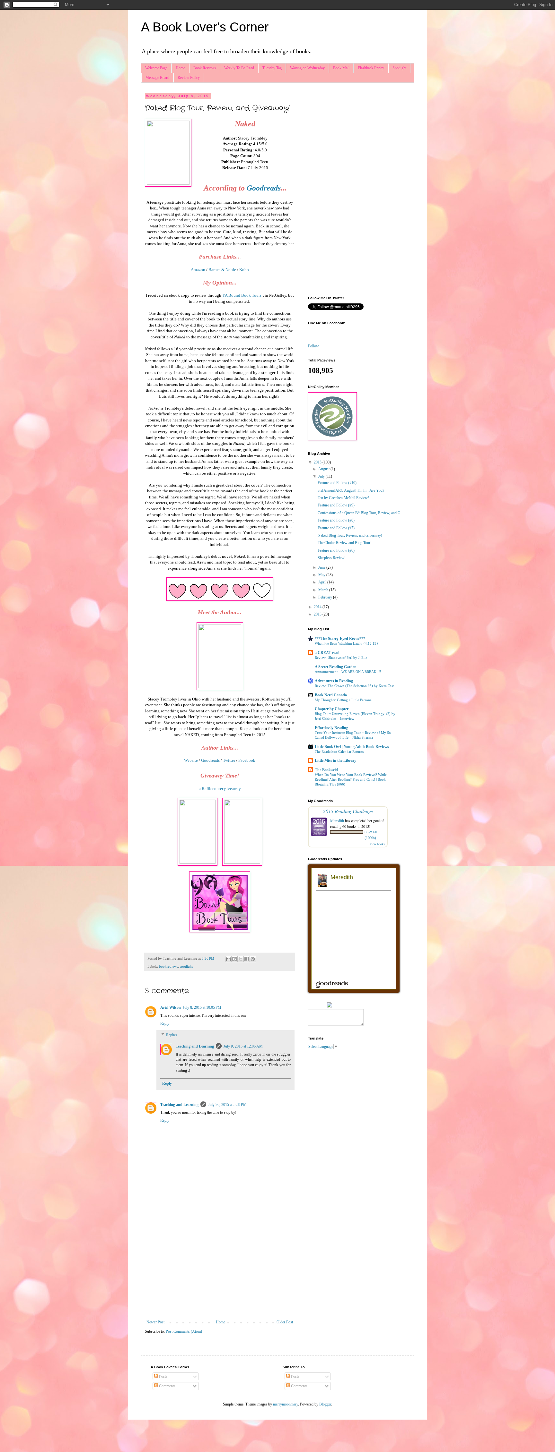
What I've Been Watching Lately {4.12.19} (346, 643)
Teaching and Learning (195, 1046)
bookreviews (168, 966)
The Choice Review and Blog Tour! (345, 542)
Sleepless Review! (332, 558)
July (322, 476)
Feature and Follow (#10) (337, 482)
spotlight (186, 966)
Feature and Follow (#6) (336, 550)
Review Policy (189, 77)
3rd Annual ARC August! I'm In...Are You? (351, 490)
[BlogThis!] (234, 959)
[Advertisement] (220, 1267)
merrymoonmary (285, 1404)
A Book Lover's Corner (205, 27)
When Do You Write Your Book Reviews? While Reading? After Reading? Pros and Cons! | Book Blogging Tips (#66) (351, 779)
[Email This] (228, 959)
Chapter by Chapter (331, 709)
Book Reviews (204, 68)
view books (377, 844)
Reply (164, 1023)
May (322, 575)
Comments (166, 1386)
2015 (318, 462)
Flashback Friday (371, 68)
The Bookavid (326, 770)
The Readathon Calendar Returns (339, 751)
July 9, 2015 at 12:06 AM (243, 1046)
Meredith (337, 820)
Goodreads (264, 188)
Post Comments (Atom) (184, 1331)
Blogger (325, 1404)
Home (180, 68)
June (322, 567)
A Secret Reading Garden (336, 667)
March (323, 590)
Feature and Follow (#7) (336, 528)
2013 (318, 614)
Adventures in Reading (334, 681)
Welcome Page (156, 68)
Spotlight (399, 68)
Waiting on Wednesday (307, 68)
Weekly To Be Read (239, 68)
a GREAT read (327, 652)
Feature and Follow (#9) (336, 505)
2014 (318, 607)
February (325, 597)
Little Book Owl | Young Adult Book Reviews (352, 746)
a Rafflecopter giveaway (220, 788)
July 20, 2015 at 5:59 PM (227, 1104)
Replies (171, 1035)
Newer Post (155, 1322)
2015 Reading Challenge (348, 811)
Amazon (198, 269)
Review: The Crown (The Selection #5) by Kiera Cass (354, 686)
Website (191, 760)
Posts (162, 1376)
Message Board (157, 77)
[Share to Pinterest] (253, 959)
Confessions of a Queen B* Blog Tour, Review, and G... (360, 513)
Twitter (229, 760)
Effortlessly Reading (331, 728)
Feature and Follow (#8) (336, 520)
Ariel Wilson (170, 1007)
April (322, 582)
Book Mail (341, 68)
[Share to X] (240, 959)
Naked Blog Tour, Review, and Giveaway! (350, 535)
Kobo (244, 269)
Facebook (246, 760)
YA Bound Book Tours (241, 295)
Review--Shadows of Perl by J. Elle (341, 657)
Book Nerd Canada (331, 695)
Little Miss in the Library (335, 760)
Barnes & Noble (222, 269)
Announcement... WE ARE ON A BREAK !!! (348, 672)
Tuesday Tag (272, 68)
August (324, 469)
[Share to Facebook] (246, 959)
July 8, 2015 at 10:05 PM (202, 1007)
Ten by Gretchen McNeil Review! (343, 498)
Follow (313, 346)
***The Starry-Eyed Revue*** (340, 638)
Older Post (285, 1322)
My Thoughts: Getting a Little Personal (344, 700)
